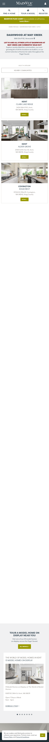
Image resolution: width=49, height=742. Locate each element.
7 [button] (31, 714)
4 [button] (24, 714)
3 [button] (22, 714)
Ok (42, 735)
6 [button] (29, 714)
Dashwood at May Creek (27, 27)
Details (24, 114)
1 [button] (17, 714)
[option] (25, 682)
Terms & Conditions (22, 737)
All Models (24, 646)
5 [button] (26, 714)
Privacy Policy (8, 737)
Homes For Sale (14, 27)
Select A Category (25, 65)
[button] (45, 3)
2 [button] (19, 714)
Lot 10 (38, 27)
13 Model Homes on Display (23, 659)
